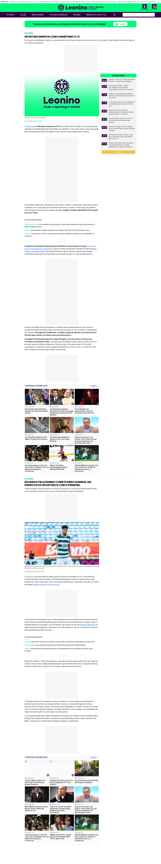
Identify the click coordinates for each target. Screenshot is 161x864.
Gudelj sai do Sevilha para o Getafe (48, 1)
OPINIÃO (76, 15)
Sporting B (30, 126)
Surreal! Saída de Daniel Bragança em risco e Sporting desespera (122, 80)
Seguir (122, 24)
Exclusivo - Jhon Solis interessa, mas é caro (23, 1)
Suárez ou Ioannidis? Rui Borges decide (73, 1)
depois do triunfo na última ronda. (46, 584)
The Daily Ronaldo (58, 15)
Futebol (10, 15)
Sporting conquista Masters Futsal (129, 1)
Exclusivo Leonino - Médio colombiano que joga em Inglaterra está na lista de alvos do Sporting (122, 88)
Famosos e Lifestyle (96, 15)
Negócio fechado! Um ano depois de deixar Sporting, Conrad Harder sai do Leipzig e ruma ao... (121, 145)
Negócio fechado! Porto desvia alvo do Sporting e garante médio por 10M (122, 128)
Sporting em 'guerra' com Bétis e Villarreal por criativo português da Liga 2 (60, 230)
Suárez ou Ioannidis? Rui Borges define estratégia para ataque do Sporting (122, 96)
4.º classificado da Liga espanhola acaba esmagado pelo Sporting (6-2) (122, 104)
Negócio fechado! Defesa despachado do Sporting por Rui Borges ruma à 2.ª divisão (121, 112)
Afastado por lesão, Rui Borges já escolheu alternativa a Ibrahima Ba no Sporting (63, 642)
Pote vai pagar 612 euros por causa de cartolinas (101, 1)
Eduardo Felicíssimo (88, 625)
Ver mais (118, 152)
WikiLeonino (38, 15)
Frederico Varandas (32, 251)
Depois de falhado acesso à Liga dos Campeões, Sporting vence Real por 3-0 (121, 137)
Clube (23, 15)
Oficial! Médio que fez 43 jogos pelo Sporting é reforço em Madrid (121, 120)
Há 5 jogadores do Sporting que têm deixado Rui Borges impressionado (58, 645)
